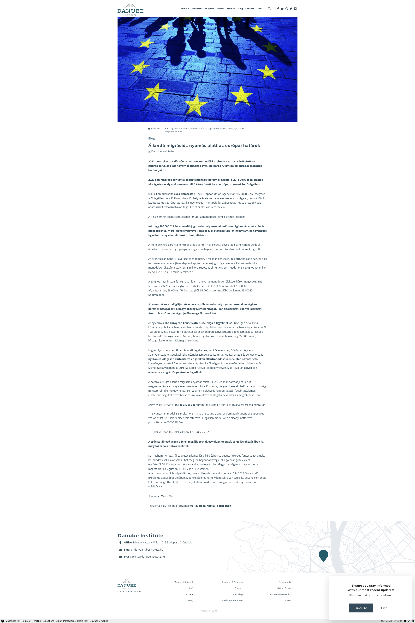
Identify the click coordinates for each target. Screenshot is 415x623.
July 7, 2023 (203, 432)
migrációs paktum (173, 132)
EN (259, 8)
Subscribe (361, 608)
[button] (184, 9)
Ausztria (202, 128)
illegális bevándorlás (216, 128)
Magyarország (175, 128)
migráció (194, 128)
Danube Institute (162, 151)
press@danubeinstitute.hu (148, 556)
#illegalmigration (255, 405)
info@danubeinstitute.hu (148, 549)
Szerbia (229, 128)
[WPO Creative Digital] (207, 611)
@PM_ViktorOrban (160, 405)
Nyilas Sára (239, 128)
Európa (186, 128)
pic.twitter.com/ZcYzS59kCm (165, 422)
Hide (384, 608)
